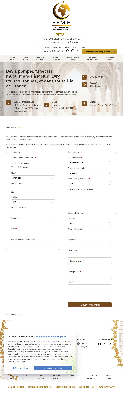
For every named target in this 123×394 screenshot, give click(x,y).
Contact (83, 47)
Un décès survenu (22, 163)
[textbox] (90, 276)
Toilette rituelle (25, 59)
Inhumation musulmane (40, 59)
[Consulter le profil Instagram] (72, 50)
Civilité (14, 197)
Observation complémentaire (81, 189)
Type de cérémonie (77, 168)
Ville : (71, 282)
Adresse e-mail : (76, 261)
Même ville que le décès (79, 179)
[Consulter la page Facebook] (67, 50)
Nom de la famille (76, 229)
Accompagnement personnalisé (99, 51)
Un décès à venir (21, 167)
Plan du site (83, 387)
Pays (14, 228)
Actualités (75, 47)
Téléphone (73, 250)
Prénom (15, 218)
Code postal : (74, 271)
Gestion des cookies (65, 387)
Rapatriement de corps (73, 59)
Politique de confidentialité (40, 387)
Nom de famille (18, 207)
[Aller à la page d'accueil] (61, 15)
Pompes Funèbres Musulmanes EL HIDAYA (57, 47)
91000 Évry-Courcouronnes (27, 108)
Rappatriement (75, 157)
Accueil (40, 47)
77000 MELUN (63, 106)
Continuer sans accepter (17, 362)
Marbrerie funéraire (57, 59)
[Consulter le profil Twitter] (78, 50)
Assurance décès (110, 59)
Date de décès (17, 183)
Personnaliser (21, 368)
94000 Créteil (103, 105)
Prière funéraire (12, 59)
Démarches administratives (92, 59)
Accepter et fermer (54, 368)
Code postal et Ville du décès (24, 239)
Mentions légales (16, 387)
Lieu (13, 173)
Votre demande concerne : (23, 157)
